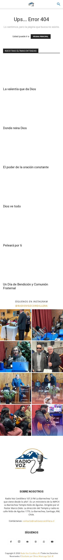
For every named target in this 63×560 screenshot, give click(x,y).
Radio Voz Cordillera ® (30, 553)
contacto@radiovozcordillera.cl (38, 521)
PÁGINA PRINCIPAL (40, 36)
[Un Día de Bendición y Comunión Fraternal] (31, 267)
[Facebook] (11, 542)
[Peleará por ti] (31, 227)
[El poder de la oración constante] (31, 149)
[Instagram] (19, 542)
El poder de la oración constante (26, 167)
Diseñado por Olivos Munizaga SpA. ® (37, 556)
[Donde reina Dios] (31, 110)
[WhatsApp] (44, 542)
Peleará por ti (12, 245)
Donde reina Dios (15, 128)
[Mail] (27, 542)
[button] (58, 4)
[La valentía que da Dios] (31, 71)
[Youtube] (52, 542)
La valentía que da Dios (19, 89)
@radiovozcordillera (31, 305)
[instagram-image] (15, 324)
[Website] (36, 542)
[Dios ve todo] (31, 188)
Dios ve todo (12, 206)
